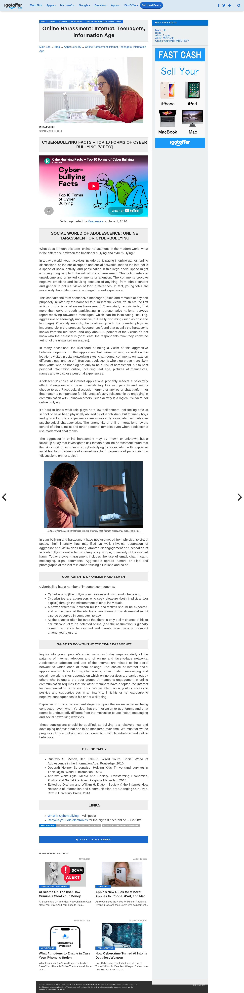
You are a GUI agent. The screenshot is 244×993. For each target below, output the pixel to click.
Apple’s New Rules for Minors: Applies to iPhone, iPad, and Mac (120, 894)
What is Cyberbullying (63, 815)
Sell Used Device (151, 5)
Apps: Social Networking (88, 825)
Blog (158, 32)
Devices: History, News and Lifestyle (120, 825)
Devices (99, 5)
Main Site (36, 5)
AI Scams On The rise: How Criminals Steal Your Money (60, 894)
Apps (114, 5)
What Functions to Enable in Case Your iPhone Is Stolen (64, 955)
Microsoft (66, 5)
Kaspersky (95, 221)
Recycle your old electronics (68, 820)
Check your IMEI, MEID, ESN (172, 40)
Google (83, 5)
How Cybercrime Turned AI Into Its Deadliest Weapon (121, 955)
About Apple (162, 35)
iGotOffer (130, 5)
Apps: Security (65, 825)
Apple (50, 5)
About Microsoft (164, 38)
